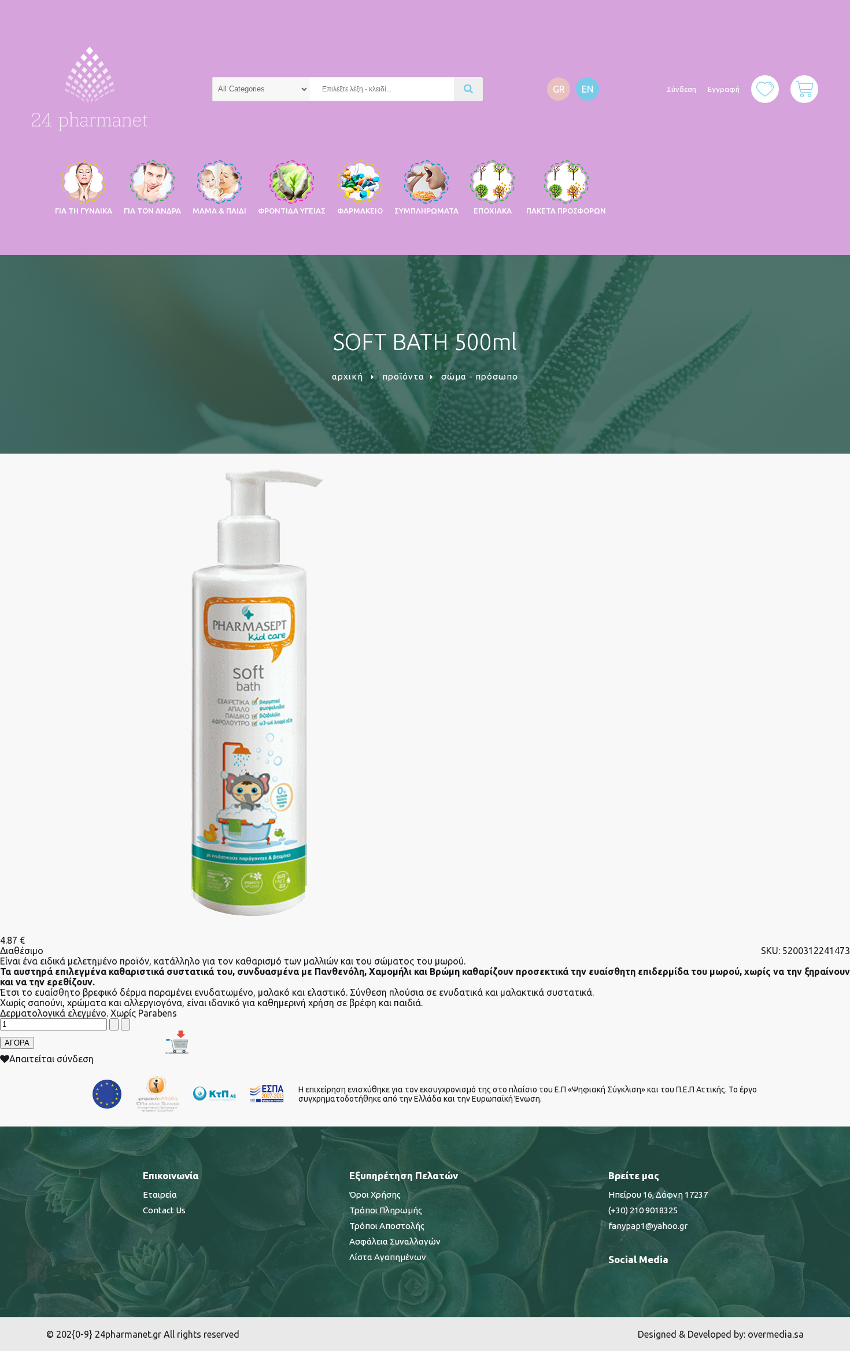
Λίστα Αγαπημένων (387, 1257)
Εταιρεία (160, 1194)
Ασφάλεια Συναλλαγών (395, 1241)
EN (587, 89)
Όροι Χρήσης (375, 1194)
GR (559, 89)
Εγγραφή (724, 89)
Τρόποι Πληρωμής (385, 1210)
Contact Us (164, 1210)
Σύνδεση (681, 89)
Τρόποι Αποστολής (386, 1226)
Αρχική (347, 376)
